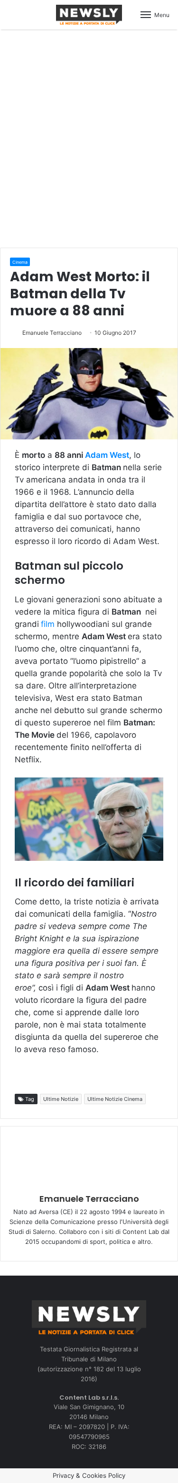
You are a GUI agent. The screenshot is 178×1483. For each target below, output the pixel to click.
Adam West (107, 455)
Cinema (20, 262)
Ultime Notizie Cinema (114, 1099)
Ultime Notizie (60, 1099)
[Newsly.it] (89, 15)
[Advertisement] (89, 137)
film (48, 624)
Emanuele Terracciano (52, 332)
